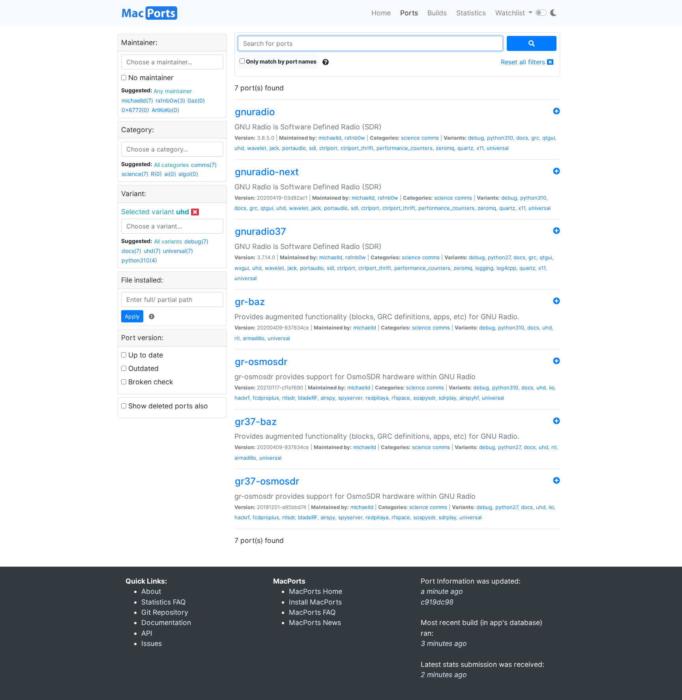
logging (484, 268)
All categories (171, 164)
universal (498, 148)
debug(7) (196, 241)
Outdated (142, 368)
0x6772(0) (135, 110)
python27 (499, 257)
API (146, 633)
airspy (327, 398)
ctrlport (328, 148)
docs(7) (131, 250)
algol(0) (188, 173)
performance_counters (405, 148)
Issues (151, 643)
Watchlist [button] (511, 13)
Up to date (144, 355)
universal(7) (178, 250)
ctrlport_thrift (357, 148)
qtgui (548, 138)
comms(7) (204, 164)
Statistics (471, 13)
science (410, 138)
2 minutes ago (444, 674)
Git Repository (164, 612)
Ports (409, 13)
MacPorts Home (315, 591)
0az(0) (196, 100)
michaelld (330, 138)
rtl (237, 338)
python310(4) (139, 260)
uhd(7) (152, 250)
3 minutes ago (444, 643)
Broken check (149, 382)
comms (430, 138)
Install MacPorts (315, 602)
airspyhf (469, 398)
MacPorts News (315, 622)
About (151, 591)
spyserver (350, 398)
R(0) (156, 173)
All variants (168, 241)
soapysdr (424, 398)
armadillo (253, 338)
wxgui (241, 268)
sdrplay (447, 398)
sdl (312, 148)
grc (535, 138)
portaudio (294, 148)
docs (522, 138)
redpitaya (376, 398)
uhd (239, 148)
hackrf (241, 398)
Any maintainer (173, 91)
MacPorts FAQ (312, 612)
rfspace (401, 398)
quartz (465, 148)
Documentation (166, 622)
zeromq (445, 148)
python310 (500, 138)
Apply (132, 316)
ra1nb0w (355, 138)
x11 (479, 148)
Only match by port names (281, 61)
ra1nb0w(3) (170, 100)
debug (476, 138)
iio (552, 387)
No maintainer (150, 77)
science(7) (135, 173)
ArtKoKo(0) (165, 110)
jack (274, 148)
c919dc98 (437, 602)
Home (381, 13)
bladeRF (307, 398)
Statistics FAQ (163, 602)
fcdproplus (266, 398)
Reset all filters (524, 62)
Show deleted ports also (167, 406)
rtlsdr (288, 398)
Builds (437, 13)
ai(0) (170, 173)
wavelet (256, 148)
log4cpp (506, 268)
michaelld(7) (137, 100)
